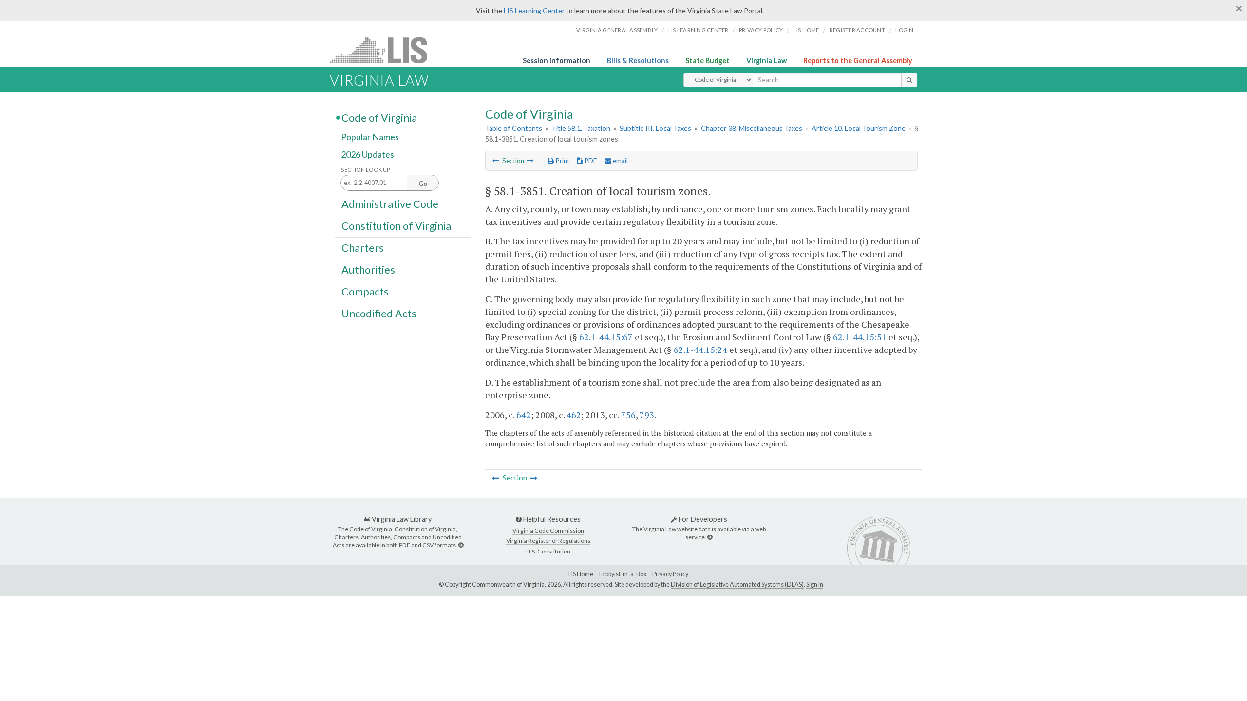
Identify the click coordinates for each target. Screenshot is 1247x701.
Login (904, 30)
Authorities (368, 269)
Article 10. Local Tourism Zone (859, 128)
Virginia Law (766, 60)
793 (647, 415)
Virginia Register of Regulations (548, 540)
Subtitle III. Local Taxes (655, 128)
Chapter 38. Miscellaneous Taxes (751, 128)
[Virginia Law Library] (460, 545)
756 (628, 415)
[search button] (909, 80)
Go (422, 183)
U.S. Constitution (548, 551)
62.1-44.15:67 (606, 337)
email (619, 161)
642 (523, 415)
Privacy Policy (761, 30)
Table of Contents (513, 128)
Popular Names (370, 137)
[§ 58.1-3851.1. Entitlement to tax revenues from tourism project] (530, 161)
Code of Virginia (379, 117)
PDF (590, 161)
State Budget (707, 60)
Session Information (556, 60)
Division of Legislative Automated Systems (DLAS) (737, 584)
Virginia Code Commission (548, 530)
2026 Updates (367, 154)
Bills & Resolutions (638, 60)
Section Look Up (365, 169)
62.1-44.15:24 (700, 349)
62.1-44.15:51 (860, 337)
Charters (362, 247)
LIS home (806, 30)
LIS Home (580, 574)
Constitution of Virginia (396, 225)
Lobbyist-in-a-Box (622, 574)
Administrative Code (389, 203)
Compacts (365, 291)
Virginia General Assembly (617, 30)
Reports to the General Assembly (857, 60)
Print (561, 161)
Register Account (857, 30)
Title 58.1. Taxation (580, 128)
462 (574, 415)
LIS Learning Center (534, 10)
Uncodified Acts (378, 313)
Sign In (814, 584)
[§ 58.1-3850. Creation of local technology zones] (495, 161)
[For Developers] (709, 537)
